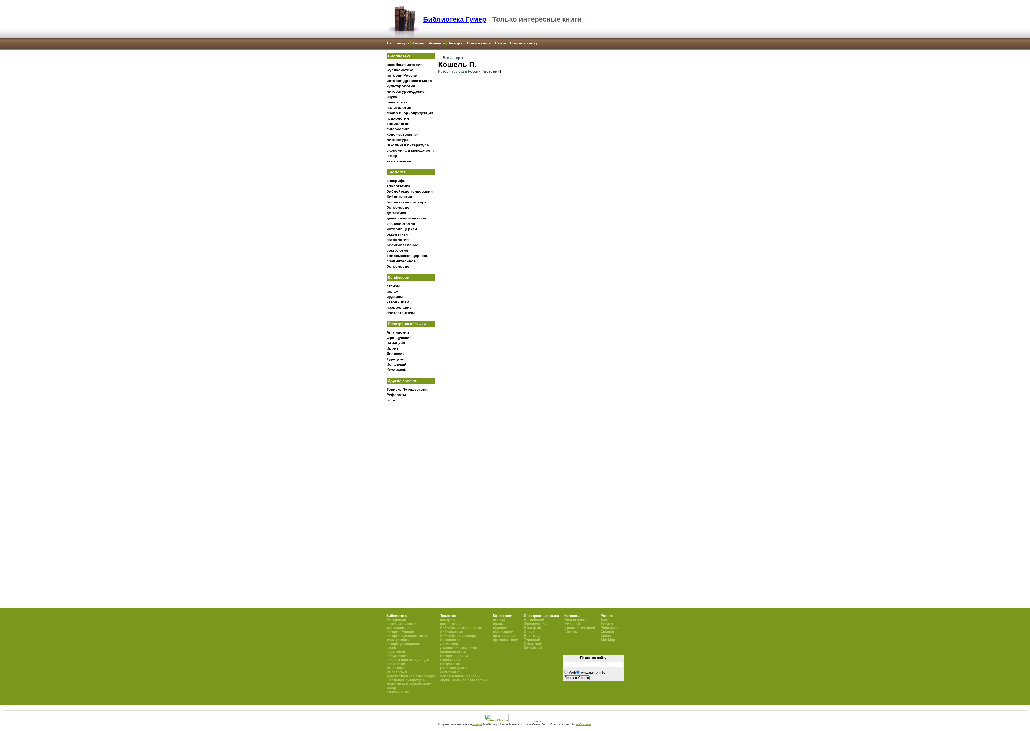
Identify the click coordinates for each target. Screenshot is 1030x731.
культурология (401, 86)
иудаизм (395, 296)
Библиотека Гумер (454, 19)
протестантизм (401, 313)
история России (402, 75)
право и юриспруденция (410, 113)
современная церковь (408, 255)
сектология (397, 250)
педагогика (397, 102)
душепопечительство (407, 218)
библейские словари (407, 202)
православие (399, 307)
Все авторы (453, 57)
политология (399, 107)
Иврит (392, 348)
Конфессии (398, 277)
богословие (398, 207)
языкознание (399, 161)
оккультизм (397, 234)
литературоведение (406, 91)
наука (392, 97)
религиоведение (402, 245)
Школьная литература (408, 145)
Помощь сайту (524, 43)
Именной (572, 624)
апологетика (398, 186)
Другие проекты (403, 381)
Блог (391, 400)
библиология (399, 197)
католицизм (398, 302)
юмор (392, 156)
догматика (396, 213)
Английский (398, 332)
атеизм (393, 286)
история (492, 71)
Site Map (608, 640)
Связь (500, 43)
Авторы (456, 43)
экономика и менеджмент (410, 150)
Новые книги (479, 43)
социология (398, 123)
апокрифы (396, 180)
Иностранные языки (407, 324)
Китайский (397, 370)
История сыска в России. (459, 71)
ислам (392, 291)
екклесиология (401, 223)
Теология (397, 172)
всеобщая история (404, 64)
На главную (398, 43)
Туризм (607, 624)
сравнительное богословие (464, 680)
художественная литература (410, 676)
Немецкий (396, 343)
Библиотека (399, 56)
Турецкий (395, 359)
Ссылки (607, 632)
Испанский (397, 364)
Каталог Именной (428, 43)
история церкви (402, 229)
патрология (398, 239)
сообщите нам (583, 724)
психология (398, 118)
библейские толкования (410, 191)
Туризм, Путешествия (407, 389)
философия (398, 129)
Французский (399, 337)
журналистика (400, 70)
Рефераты (396, 395)
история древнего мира (409, 81)
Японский (396, 354)
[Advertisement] (411, 493)
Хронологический (579, 628)
